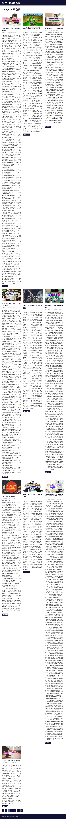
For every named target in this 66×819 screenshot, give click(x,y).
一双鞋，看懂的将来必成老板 (11, 761)
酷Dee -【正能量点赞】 (11, 2)
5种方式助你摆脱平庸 (9, 496)
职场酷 (14, 32)
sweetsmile (10, 32)
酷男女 (60, 309)
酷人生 (16, 762)
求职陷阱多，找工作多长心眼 (54, 28)
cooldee (30, 29)
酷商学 (60, 499)
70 (18, 810)
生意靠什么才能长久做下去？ (32, 28)
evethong (31, 310)
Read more (5, 285)
